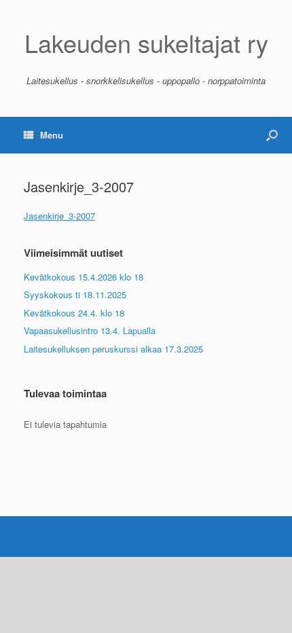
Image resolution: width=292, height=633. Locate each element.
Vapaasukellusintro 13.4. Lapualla (90, 330)
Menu (51, 134)
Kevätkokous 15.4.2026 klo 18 (83, 276)
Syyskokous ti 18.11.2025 (75, 294)
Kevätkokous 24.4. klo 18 (74, 312)
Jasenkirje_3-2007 (59, 215)
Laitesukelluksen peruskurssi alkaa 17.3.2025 (113, 348)
